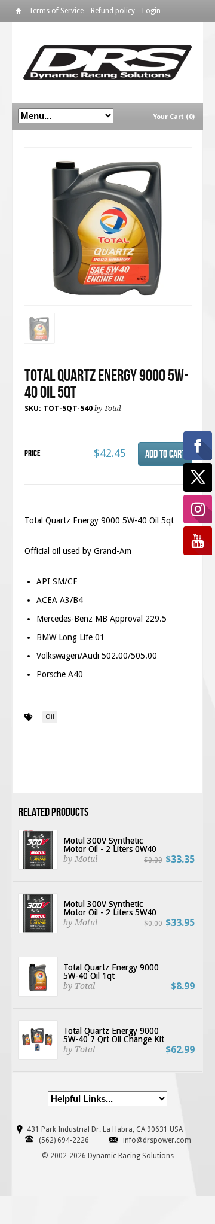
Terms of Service (56, 11)
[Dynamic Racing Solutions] (108, 61)
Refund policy (113, 11)
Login (151, 11)
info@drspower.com (157, 1140)
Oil (49, 717)
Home (19, 13)
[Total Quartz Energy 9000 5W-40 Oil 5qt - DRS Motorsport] (108, 227)
